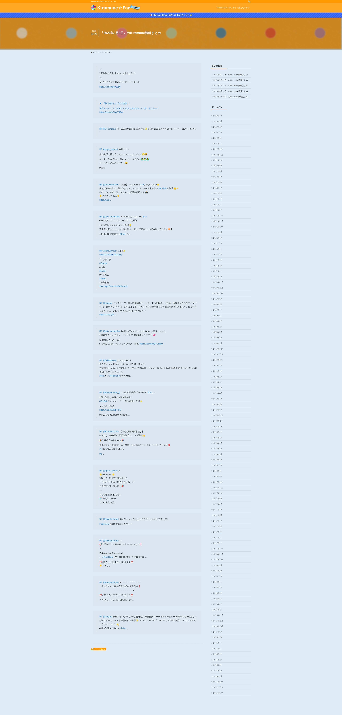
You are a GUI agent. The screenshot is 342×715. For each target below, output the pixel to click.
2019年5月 (217, 388)
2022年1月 (217, 210)
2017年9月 (217, 499)
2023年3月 (217, 132)
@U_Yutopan (109, 129)
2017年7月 (217, 510)
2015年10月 (218, 626)
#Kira (122, 234)
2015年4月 (217, 660)
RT (101, 129)
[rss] (249, 1)
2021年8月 (217, 238)
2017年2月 (217, 537)
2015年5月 (217, 654)
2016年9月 (217, 565)
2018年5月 (217, 454)
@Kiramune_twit (111, 431)
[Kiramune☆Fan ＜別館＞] (116, 7)
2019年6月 (217, 382)
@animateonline (110, 184)
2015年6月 (217, 648)
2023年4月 (217, 127)
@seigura (107, 303)
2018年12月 (218, 415)
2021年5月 (217, 254)
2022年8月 (217, 171)
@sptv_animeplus (111, 216)
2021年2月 (217, 271)
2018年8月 (217, 438)
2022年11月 (218, 155)
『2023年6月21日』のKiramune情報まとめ (229, 86)
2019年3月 (217, 399)
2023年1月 (217, 143)
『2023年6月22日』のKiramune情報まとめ (229, 80)
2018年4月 (217, 460)
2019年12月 (218, 349)
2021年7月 (217, 243)
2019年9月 (217, 365)
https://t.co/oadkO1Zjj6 (110, 87)
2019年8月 (217, 371)
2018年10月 (218, 426)
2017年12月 (218, 482)
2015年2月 (217, 671)
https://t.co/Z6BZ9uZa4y (110, 254)
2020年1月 (217, 343)
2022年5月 (217, 188)
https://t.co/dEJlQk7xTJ (110, 410)
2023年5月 (217, 121)
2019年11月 (218, 354)
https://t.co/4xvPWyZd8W (111, 112)
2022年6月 (217, 182)
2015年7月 (217, 643)
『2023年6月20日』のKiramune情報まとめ (229, 91)
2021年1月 (217, 277)
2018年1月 (217, 476)
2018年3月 (217, 465)
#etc (101, 286)
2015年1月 (217, 676)
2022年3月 (217, 199)
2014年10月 (218, 693)
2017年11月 (218, 487)
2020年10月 (218, 293)
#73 (145, 216)
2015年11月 (218, 621)
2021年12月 (218, 216)
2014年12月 (218, 682)
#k (100, 454)
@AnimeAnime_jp (111, 392)
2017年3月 (217, 532)
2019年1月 (217, 410)
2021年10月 (218, 227)
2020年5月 (217, 321)
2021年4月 (217, 260)
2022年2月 (217, 204)
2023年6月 (217, 116)
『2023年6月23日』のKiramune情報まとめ (229, 75)
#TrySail (162, 188)
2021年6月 (217, 249)
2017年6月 (217, 515)
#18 (142, 184)
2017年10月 (218, 493)
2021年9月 (217, 232)
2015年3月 (217, 665)
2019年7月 (217, 377)
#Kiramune (114, 376)
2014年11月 (218, 687)
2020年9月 (217, 299)
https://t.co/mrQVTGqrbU (151, 344)
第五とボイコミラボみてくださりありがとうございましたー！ (129, 108)
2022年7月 (217, 177)
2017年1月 (217, 543)
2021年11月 (218, 221)
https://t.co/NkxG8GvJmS (115, 286)
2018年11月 (218, 421)
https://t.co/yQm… (107, 314)
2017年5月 (217, 521)
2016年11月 (218, 554)
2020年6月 (217, 315)
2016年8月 (217, 571)
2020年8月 (217, 304)
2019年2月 (217, 404)
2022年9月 (217, 166)
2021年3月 (217, 266)
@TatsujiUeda (109, 251)
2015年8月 (217, 637)
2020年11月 (218, 288)
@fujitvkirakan (109, 360)
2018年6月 (217, 449)
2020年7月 (217, 310)
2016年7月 (217, 576)
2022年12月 (218, 149)
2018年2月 (217, 471)
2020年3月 (217, 332)
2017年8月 (217, 504)
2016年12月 (218, 549)
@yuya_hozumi (110, 149)
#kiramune (104, 524)
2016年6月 (217, 582)
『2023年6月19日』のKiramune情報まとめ (229, 97)
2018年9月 (217, 432)
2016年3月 (217, 598)
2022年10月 (218, 160)
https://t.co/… (105, 200)
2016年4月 (217, 593)
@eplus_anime (110, 471)
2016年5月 (217, 587)
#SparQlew (107, 557)
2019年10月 (218, 360)
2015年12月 (218, 615)
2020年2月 (217, 338)
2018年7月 (217, 443)
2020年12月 (218, 282)
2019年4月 (217, 393)
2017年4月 (217, 526)
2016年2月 (217, 604)
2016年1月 (217, 610)
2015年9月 (217, 632)
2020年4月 (217, 327)
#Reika (102, 279)
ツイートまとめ (99, 649)
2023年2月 (217, 138)
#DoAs (102, 271)
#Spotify (103, 263)
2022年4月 (217, 193)
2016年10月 (218, 560)
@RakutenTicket (111, 519)
